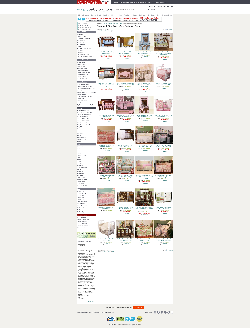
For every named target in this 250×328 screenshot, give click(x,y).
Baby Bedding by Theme (83, 118)
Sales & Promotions (83, 215)
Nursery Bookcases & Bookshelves (86, 92)
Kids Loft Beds (81, 44)
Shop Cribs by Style (84, 29)
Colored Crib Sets (82, 76)
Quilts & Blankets (81, 139)
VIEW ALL (170, 29)
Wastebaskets (80, 173)
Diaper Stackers (81, 137)
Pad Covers (80, 129)
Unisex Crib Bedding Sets (84, 114)
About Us (79, 312)
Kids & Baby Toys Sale (83, 228)
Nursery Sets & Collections (100, 15)
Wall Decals (80, 147)
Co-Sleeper (80, 52)
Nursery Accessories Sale (84, 225)
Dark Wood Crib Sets (82, 74)
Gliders (134, 15)
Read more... (91, 301)
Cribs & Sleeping (83, 15)
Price (113, 30)
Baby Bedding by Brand (83, 125)
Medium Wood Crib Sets (83, 72)
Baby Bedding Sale (82, 223)
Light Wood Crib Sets (82, 70)
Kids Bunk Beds (81, 42)
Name (109, 30)
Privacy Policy (104, 312)
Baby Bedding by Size (83, 123)
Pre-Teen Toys (81, 212)
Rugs (78, 157)
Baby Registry (149, 2)
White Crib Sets (81, 62)
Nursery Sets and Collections (85, 60)
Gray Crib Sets (81, 66)
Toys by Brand (81, 203)
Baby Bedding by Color (83, 120)
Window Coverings (82, 149)
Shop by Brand (167, 15)
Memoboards (80, 165)
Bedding (142, 15)
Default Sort (104, 30)
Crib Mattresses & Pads (83, 54)
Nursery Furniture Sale (83, 219)
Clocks (79, 161)
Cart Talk (126, 2)
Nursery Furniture (124, 15)
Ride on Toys (80, 191)
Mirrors (79, 151)
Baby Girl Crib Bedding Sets (84, 112)
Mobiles (79, 141)
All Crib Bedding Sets (82, 116)
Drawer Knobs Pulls (82, 186)
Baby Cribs (80, 34)
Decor (153, 15)
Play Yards (80, 50)
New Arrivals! (82, 23)
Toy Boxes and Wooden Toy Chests (86, 105)
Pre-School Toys (81, 208)
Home (105, 23)
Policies (96, 312)
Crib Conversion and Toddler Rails (86, 56)
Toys (158, 15)
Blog (131, 2)
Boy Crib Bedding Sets (83, 110)
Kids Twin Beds (81, 40)
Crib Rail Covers (81, 131)
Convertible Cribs (81, 36)
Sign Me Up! (81, 245)
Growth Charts (81, 181)
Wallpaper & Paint (82, 179)
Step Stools (80, 163)
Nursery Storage (81, 94)
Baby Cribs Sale (81, 217)
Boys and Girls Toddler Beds (84, 38)
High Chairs (80, 103)
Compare (107, 58)
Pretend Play (80, 195)
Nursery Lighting (81, 155)
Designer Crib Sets (82, 78)
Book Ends (80, 171)
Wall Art (79, 169)
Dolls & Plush (80, 199)
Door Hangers (81, 177)
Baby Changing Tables (83, 84)
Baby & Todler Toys (82, 206)
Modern (114, 15)
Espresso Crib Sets (82, 68)
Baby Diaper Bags (82, 167)
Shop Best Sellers (84, 27)
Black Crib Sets (81, 64)
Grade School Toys (82, 210)
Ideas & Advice (118, 2)
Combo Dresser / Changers (84, 86)
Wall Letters (80, 175)
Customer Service (139, 2)
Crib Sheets (80, 133)
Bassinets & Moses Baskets (84, 48)
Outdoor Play (80, 197)
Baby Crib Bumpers (82, 127)
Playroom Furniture (82, 101)
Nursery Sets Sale (82, 221)
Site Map (111, 312)
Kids (148, 15)
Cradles (79, 46)
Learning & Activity (82, 193)
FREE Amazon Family (160, 2)
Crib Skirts (80, 135)
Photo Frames (80, 183)
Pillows (79, 153)
